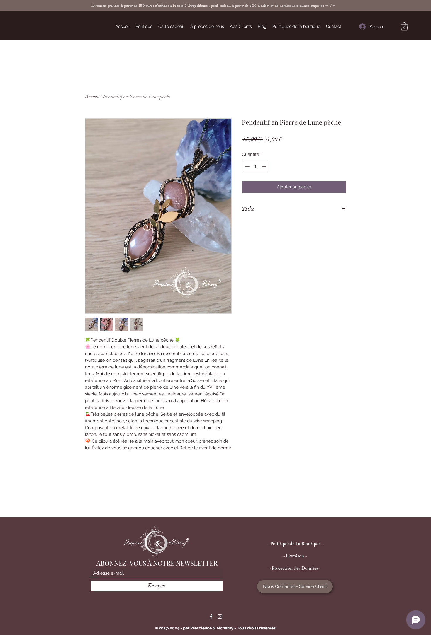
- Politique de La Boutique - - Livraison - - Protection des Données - (295, 555)
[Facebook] (211, 616)
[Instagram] (220, 616)
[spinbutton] (255, 166)
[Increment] (264, 166)
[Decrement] (247, 166)
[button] (404, 26)
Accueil (92, 97)
